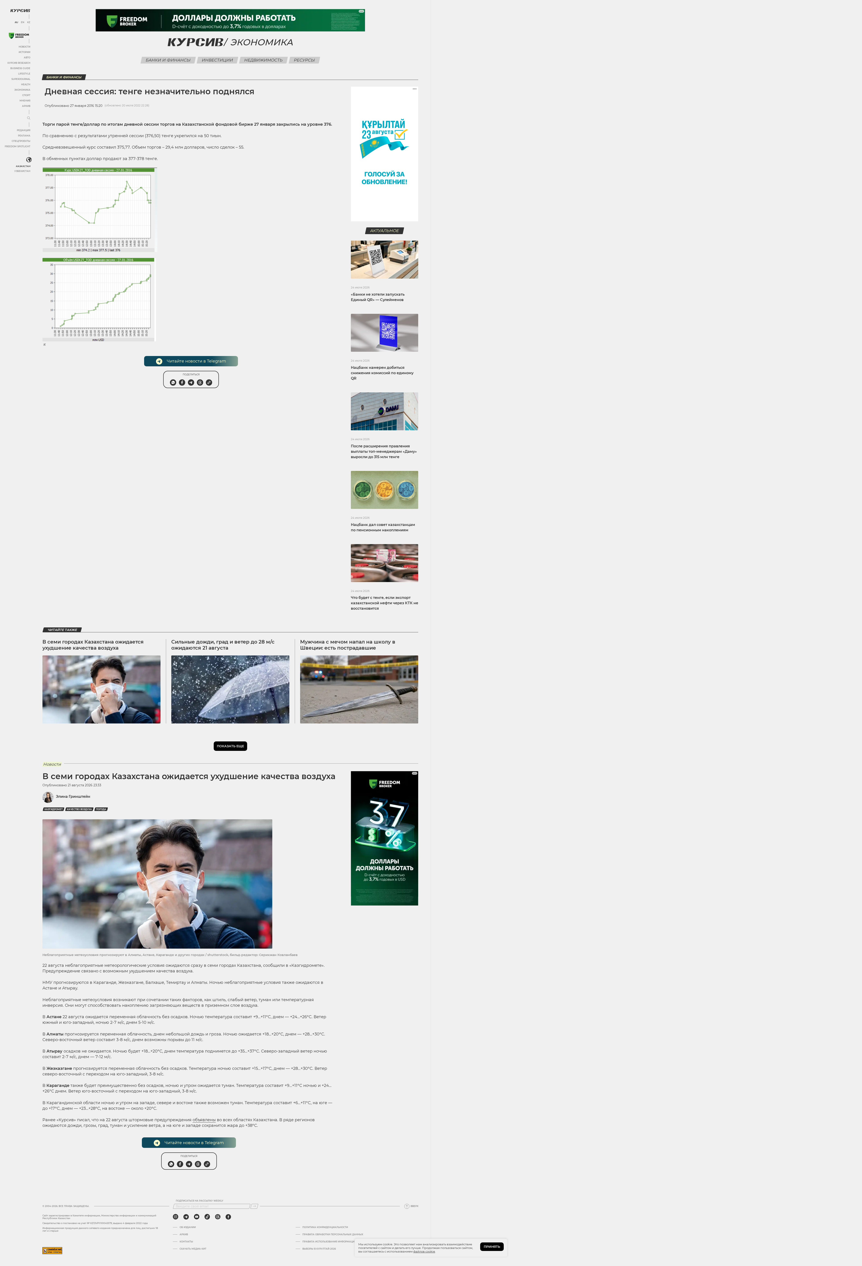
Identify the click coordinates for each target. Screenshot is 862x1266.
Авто (27, 57)
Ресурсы (304, 60)
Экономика (22, 89)
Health (25, 84)
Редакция (23, 130)
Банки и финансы (168, 60)
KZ (28, 22)
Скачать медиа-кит (193, 1249)
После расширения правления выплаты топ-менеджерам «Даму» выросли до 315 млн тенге (384, 451)
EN (22, 22)
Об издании (188, 1227)
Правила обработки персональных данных (332, 1234)
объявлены (204, 1119)
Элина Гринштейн (73, 796)
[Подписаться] (254, 1206)
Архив (26, 106)
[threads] (217, 1217)
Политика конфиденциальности (325, 1227)
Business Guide (20, 68)
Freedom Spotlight (17, 146)
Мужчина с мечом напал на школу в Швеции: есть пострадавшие (347, 645)
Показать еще (230, 746)
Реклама (24, 135)
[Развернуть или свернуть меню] (28, 118)
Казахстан (23, 166)
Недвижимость (263, 60)
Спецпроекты (21, 141)
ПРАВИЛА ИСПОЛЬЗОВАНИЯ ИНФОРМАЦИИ (329, 1241)
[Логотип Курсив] (20, 10)
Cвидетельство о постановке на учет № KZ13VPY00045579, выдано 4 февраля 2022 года (95, 1223)
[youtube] (196, 1217)
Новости (24, 46)
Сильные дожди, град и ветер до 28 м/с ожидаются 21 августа (223, 645)
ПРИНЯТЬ (492, 1247)
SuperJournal (20, 79)
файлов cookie (424, 1251)
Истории (24, 52)
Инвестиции (217, 60)
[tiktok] (207, 1217)
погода (101, 809)
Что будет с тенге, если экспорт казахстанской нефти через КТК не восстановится (384, 603)
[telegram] (186, 1217)
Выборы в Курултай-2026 (319, 1249)
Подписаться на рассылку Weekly (199, 1201)
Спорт (26, 95)
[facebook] (228, 1217)
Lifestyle (24, 73)
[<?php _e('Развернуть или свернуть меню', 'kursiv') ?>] (29, 160)
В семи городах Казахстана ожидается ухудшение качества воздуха (93, 645)
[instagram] (175, 1217)
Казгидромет (53, 809)
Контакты (186, 1241)
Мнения (25, 100)
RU (16, 22)
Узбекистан (22, 171)
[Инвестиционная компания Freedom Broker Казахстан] (19, 36)
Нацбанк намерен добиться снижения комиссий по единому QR (382, 372)
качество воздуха (79, 809)
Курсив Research (18, 63)
